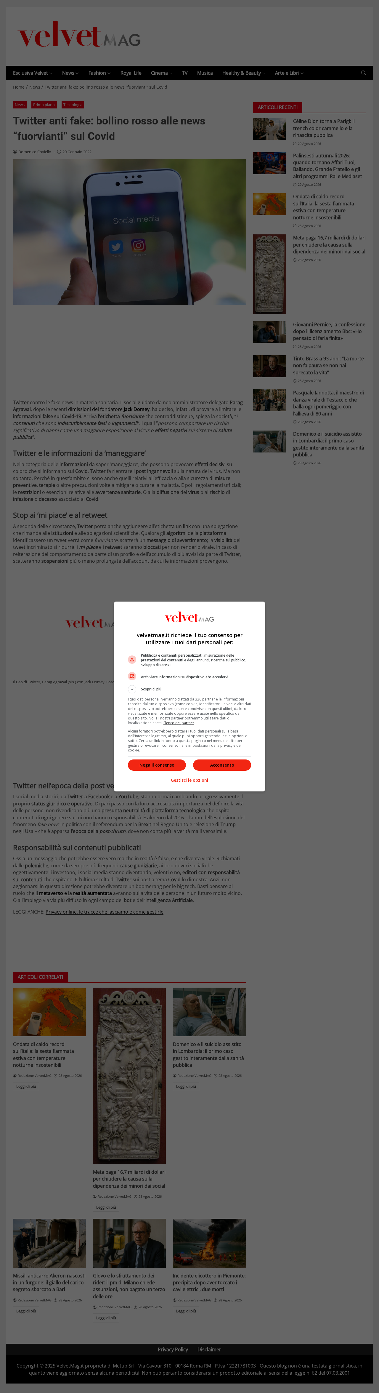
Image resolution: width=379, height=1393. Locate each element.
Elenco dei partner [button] (178, 722)
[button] (189, 689)
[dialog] (189, 696)
